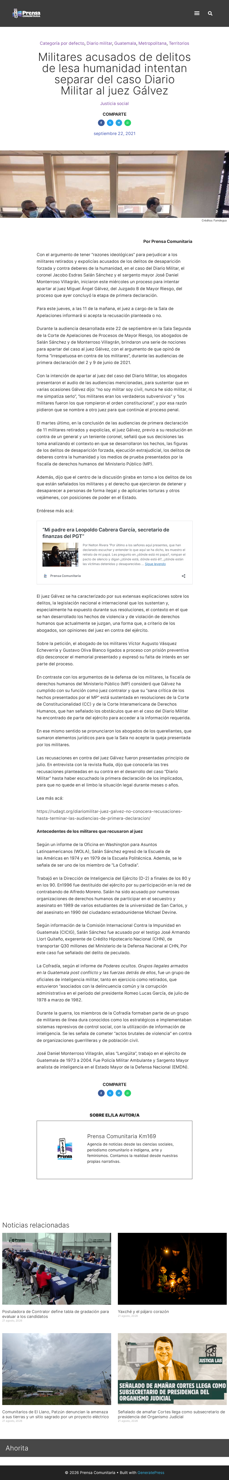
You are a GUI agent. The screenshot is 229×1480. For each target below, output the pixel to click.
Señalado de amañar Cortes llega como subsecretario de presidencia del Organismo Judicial (171, 1414)
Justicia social (114, 103)
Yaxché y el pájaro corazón (143, 1311)
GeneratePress (151, 1472)
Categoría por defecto (62, 43)
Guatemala (125, 43)
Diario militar (99, 43)
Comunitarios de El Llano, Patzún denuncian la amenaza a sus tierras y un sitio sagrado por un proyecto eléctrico (55, 1414)
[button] (197, 13)
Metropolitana (152, 43)
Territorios (179, 43)
